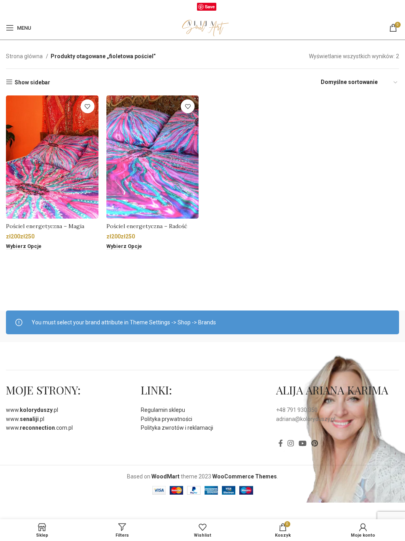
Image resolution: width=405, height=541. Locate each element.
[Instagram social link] (290, 443)
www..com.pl (39, 428)
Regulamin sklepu (163, 410)
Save (210, 7)
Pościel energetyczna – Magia (45, 226)
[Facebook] (193, 8)
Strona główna (25, 56)
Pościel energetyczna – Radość (146, 226)
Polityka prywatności (166, 419)
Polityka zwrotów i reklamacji (177, 428)
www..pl (32, 410)
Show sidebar (32, 82)
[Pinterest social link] (314, 443)
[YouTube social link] (302, 443)
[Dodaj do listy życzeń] (88, 106)
